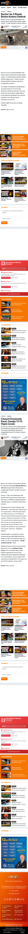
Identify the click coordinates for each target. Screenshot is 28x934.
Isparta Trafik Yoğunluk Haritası (19, 911)
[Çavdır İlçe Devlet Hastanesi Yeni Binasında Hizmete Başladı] (21, 166)
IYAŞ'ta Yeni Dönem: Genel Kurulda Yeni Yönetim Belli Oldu (19, 367)
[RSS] (23, 899)
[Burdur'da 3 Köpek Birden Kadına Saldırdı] (14, 37)
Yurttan (14, 328)
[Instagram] (13, 899)
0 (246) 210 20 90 (6, 286)
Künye (20, 926)
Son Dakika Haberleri (8, 919)
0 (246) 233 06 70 (6, 744)
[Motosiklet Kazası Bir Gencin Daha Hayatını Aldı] (7, 180)
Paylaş (4, 47)
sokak (8, 77)
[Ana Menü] (25, 2)
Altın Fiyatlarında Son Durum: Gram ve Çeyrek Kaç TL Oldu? (19, 331)
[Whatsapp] (20, 899)
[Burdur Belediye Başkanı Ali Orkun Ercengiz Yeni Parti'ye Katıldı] (21, 193)
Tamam (22, 932)
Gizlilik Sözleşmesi (10, 926)
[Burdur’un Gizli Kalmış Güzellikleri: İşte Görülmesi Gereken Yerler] (7, 166)
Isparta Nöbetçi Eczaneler (6, 906)
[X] (7, 899)
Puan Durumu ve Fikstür (6, 915)
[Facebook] (5, 899)
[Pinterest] (10, 899)
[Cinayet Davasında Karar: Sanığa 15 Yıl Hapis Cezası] (14, 448)
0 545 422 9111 (15, 890)
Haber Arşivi (19, 919)
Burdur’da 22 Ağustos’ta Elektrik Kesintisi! (6, 199)
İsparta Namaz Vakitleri (6, 911)
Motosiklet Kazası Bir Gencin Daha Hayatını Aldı (6, 186)
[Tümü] (26, 325)
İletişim (16, 926)
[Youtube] (18, 899)
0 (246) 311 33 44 (6, 277)
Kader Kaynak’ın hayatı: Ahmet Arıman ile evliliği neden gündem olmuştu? (18, 353)
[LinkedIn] (15, 899)
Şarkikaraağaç (22, 7)
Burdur (9, 11)
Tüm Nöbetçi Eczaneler (14, 294)
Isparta (3, 7)
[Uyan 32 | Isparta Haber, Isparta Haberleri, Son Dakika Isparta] (6, 2)
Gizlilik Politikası (15, 932)
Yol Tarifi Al (15, 277)
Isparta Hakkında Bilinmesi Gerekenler (14, 924)
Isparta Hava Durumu (19, 906)
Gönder (4, 222)
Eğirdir (9, 7)
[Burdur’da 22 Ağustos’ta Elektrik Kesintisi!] (7, 193)
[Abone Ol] (26, 47)
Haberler (3, 11)
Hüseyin (18, 485)
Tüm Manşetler (19, 914)
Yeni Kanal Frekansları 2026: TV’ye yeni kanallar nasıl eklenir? (19, 346)
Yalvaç (14, 7)
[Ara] (23, 2)
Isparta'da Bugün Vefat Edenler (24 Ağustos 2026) (19, 339)
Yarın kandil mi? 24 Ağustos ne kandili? (18, 360)
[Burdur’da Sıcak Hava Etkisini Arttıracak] (21, 180)
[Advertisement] (14, 244)
